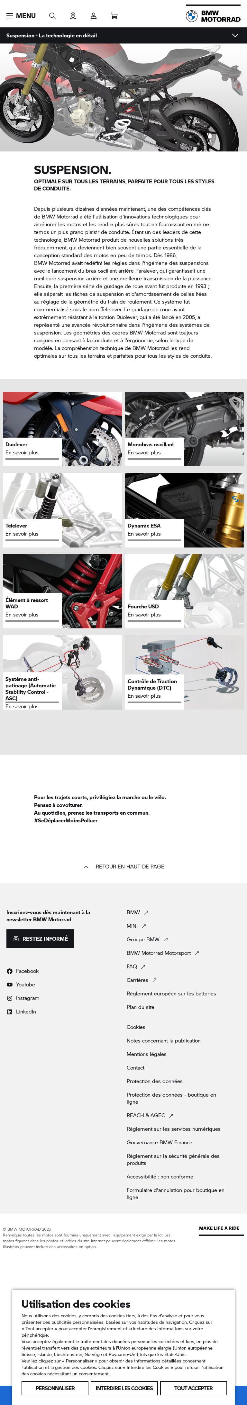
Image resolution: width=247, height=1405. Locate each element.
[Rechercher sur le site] (52, 13)
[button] (21, 15)
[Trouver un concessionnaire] (73, 13)
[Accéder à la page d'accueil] (213, 16)
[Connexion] (93, 13)
